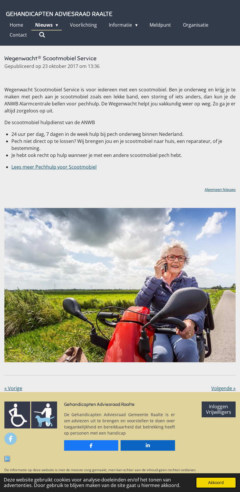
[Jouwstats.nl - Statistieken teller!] (7, 460)
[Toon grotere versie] (120, 285)
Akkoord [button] (216, 482)
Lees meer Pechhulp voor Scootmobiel (54, 167)
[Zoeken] (42, 34)
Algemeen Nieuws (220, 189)
